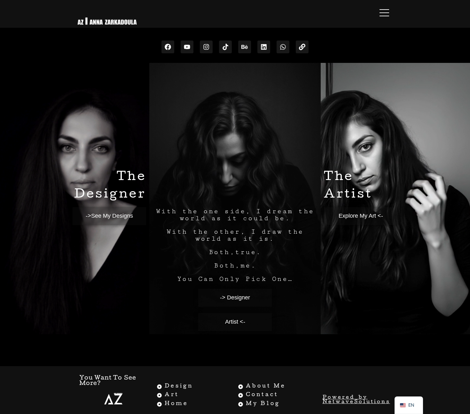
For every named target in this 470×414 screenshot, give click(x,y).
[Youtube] (187, 47)
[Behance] (244, 47)
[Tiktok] (225, 47)
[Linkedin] (263, 47)
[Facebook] (167, 47)
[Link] (302, 47)
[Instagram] (206, 47)
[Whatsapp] (283, 47)
